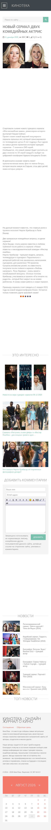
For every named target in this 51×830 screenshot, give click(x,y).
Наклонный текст (10, 500)
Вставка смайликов (30, 500)
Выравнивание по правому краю (26, 500)
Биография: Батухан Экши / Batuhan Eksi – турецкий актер (34, 651)
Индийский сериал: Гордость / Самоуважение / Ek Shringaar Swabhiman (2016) (35, 639)
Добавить (38, 537)
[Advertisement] (25, 96)
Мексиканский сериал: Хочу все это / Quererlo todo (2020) (35, 688)
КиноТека (21, 5)
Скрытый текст (37, 500)
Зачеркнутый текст (16, 500)
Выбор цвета (33, 500)
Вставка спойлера (7, 503)
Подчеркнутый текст (13, 500)
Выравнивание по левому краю (20, 500)
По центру (23, 500)
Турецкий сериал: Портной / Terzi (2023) (34, 675)
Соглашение (8, 727)
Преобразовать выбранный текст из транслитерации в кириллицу (43, 500)
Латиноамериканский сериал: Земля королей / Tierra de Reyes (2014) (33, 626)
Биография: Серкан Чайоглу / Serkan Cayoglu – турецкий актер (34, 664)
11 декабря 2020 (11, 37)
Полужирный (7, 500)
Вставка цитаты (40, 500)
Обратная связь (24, 727)
